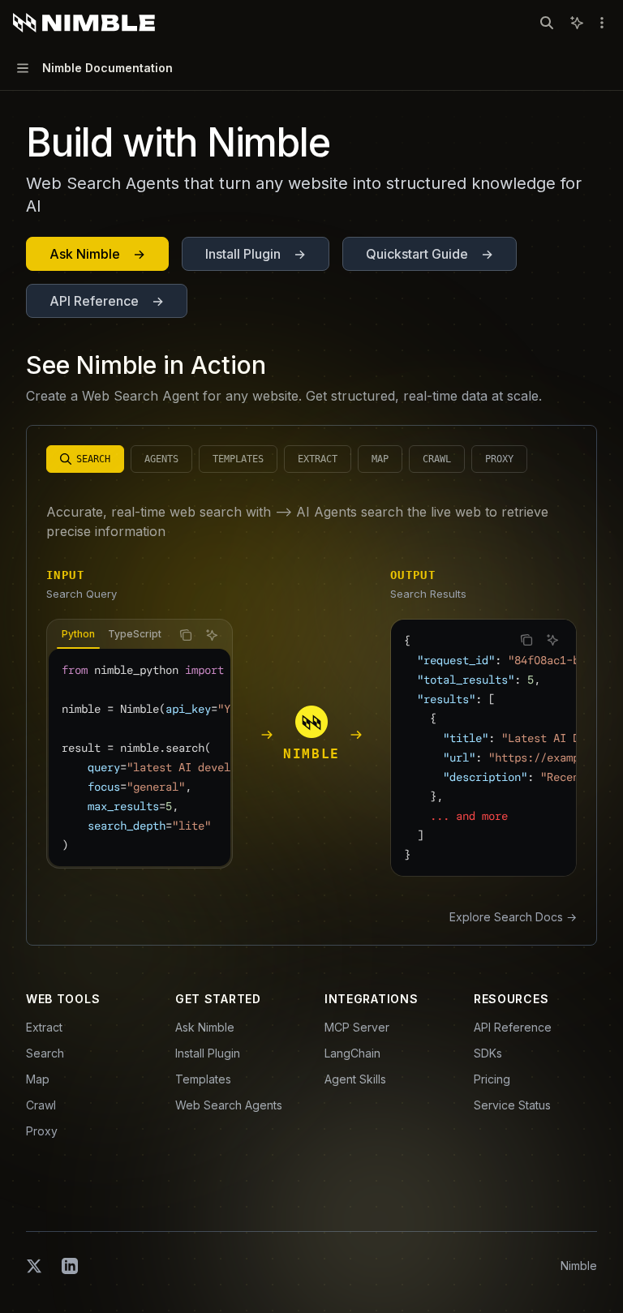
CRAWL (437, 459)
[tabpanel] (139, 757)
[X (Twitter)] (34, 1266)
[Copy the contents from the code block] (185, 635)
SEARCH (93, 459)
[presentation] (109, 635)
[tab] (78, 634)
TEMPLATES (238, 459)
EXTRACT (317, 459)
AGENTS (161, 459)
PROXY (499, 459)
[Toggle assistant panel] (576, 22)
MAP (380, 459)
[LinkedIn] (70, 1266)
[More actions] (602, 22)
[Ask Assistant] (211, 635)
